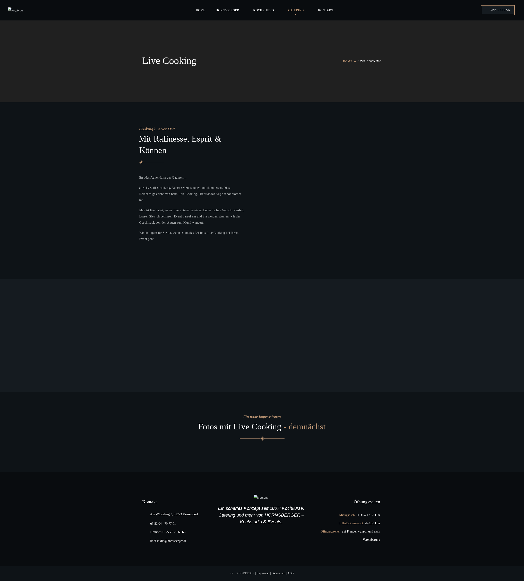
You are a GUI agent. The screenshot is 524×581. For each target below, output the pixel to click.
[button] (497, 10)
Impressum (263, 573)
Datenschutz (279, 573)
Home (348, 61)
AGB (291, 573)
